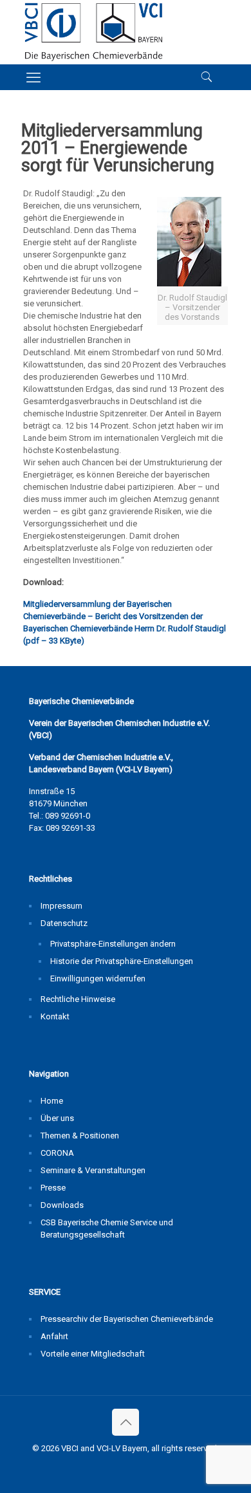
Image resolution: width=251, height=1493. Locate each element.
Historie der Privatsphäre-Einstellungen (121, 961)
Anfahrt (54, 1336)
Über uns (57, 1118)
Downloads (62, 1205)
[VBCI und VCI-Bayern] (93, 32)
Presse (53, 1187)
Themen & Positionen (80, 1135)
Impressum (61, 906)
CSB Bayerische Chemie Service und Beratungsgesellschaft (107, 1228)
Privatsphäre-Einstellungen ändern (113, 944)
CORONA (57, 1153)
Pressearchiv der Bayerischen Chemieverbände (127, 1319)
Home (52, 1101)
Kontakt (55, 1016)
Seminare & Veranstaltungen (93, 1170)
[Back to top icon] (125, 1422)
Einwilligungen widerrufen (97, 978)
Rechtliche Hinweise (78, 999)
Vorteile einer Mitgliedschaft (93, 1354)
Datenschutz (64, 923)
